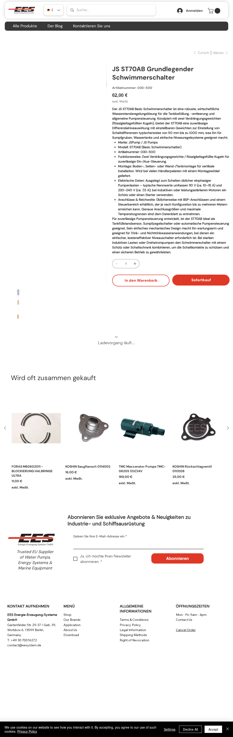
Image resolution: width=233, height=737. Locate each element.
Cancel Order (186, 630)
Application (72, 625)
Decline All (190, 729)
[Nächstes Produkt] (228, 428)
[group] (116, 442)
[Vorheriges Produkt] (5, 428)
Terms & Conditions (134, 620)
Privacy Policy (130, 625)
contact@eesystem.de (24, 645)
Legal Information (133, 630)
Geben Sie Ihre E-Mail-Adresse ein (100, 536)
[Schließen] (227, 729)
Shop (67, 615)
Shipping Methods (133, 635)
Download (71, 635)
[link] (215, 11)
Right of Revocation (134, 640)
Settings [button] (169, 729)
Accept (213, 729)
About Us (70, 630)
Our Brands (72, 620)
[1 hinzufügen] (134, 263)
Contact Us (184, 620)
